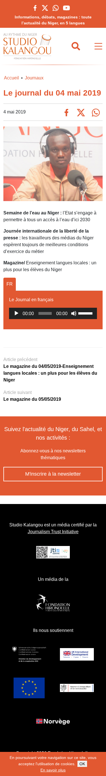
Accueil (11, 77)
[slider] (86, 313)
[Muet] (74, 313)
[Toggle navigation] (98, 46)
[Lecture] (16, 313)
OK (82, 764)
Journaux (34, 77)
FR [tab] (10, 284)
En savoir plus (53, 770)
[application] (53, 313)
